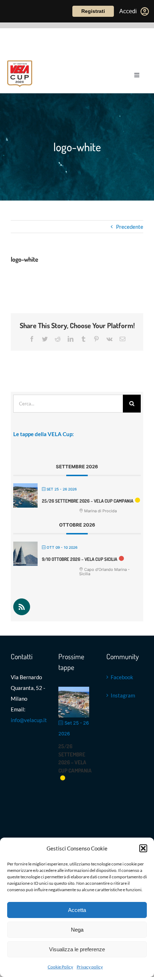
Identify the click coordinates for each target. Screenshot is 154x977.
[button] (143, 848)
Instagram (123, 695)
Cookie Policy (60, 966)
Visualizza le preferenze (77, 949)
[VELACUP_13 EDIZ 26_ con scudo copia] (19, 63)
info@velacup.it (29, 720)
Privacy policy (90, 966)
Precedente (129, 226)
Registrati (93, 11)
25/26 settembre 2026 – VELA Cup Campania (87, 501)
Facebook (122, 677)
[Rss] (21, 606)
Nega (77, 930)
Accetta (77, 910)
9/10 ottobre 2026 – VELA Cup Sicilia (79, 559)
